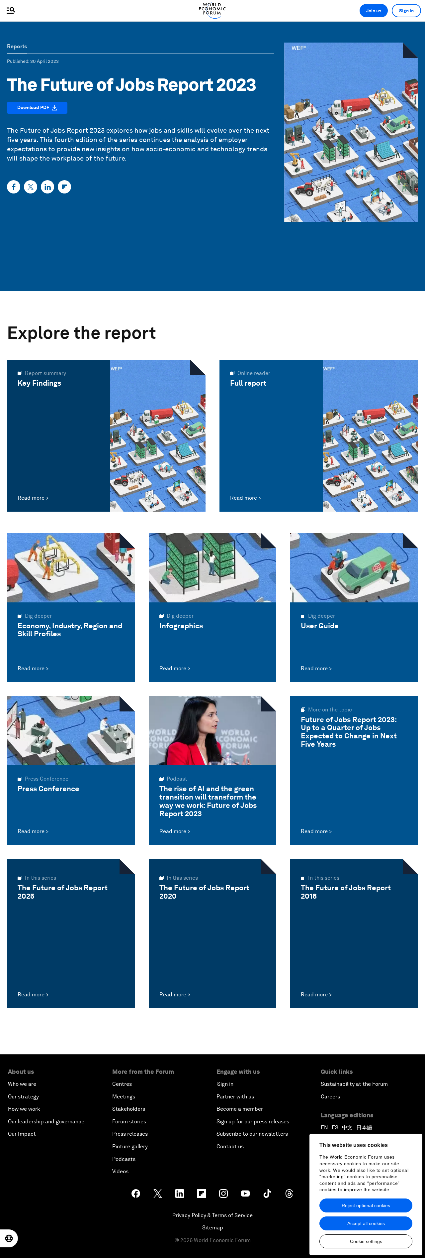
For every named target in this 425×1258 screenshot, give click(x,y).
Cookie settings (366, 1241)
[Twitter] (30, 186)
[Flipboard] (64, 186)
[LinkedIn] (47, 186)
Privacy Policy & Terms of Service (212, 1215)
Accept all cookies (366, 1223)
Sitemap (212, 1227)
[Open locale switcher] (9, 1238)
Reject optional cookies (366, 1205)
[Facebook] (13, 186)
